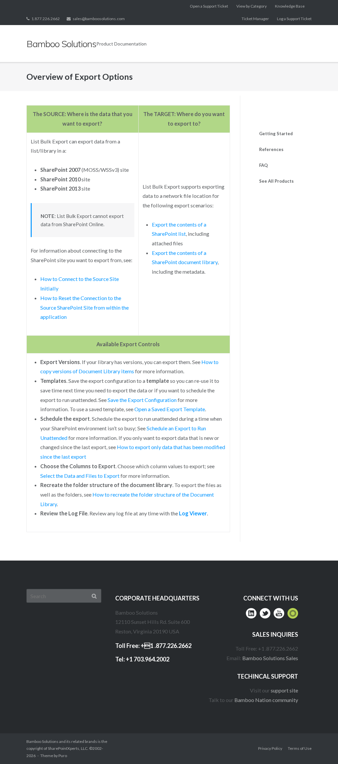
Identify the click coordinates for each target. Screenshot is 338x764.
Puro (62, 755)
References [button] (271, 149)
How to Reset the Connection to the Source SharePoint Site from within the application (84, 307)
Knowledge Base (290, 6)
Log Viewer (193, 513)
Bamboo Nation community (266, 700)
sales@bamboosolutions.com (99, 18)
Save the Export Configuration (142, 400)
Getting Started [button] (276, 133)
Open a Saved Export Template (169, 409)
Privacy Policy (270, 748)
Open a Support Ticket (209, 6)
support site (284, 690)
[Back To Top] (320, 746)
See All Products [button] (276, 181)
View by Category (251, 6)
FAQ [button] (263, 165)
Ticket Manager (255, 18)
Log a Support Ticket (294, 18)
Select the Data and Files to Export (79, 476)
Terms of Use (300, 748)
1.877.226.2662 (45, 18)
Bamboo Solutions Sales (270, 658)
